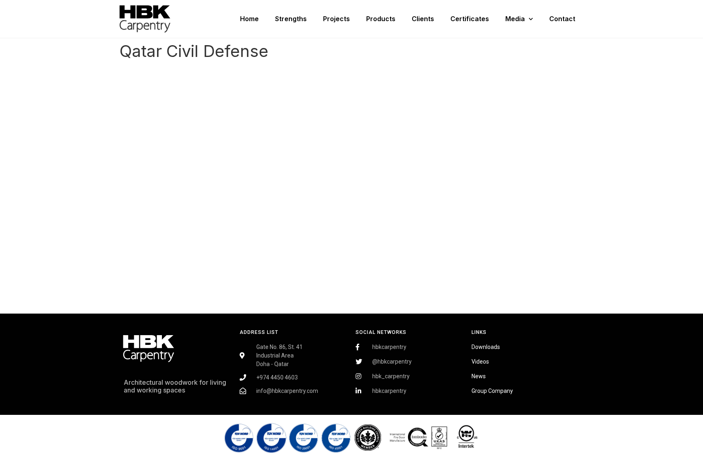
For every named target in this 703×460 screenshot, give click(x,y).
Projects (336, 19)
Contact (562, 19)
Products (380, 19)
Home (249, 19)
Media (515, 19)
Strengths (291, 19)
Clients (423, 19)
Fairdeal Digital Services (161, 414)
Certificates (469, 19)
